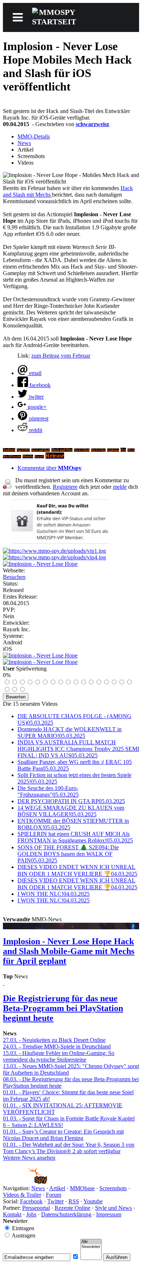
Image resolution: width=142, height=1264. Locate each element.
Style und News (113, 1208)
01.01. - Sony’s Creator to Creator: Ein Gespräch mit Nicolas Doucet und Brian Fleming (63, 1134)
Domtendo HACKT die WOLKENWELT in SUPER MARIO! (69, 732)
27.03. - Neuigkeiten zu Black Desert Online (54, 1040)
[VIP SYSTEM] (59, 544)
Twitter (55, 1201)
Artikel (57, 1188)
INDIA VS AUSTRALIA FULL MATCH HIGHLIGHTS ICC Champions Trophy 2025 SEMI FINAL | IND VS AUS (78, 748)
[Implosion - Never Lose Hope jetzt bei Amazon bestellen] (40, 662)
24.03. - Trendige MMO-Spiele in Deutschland (57, 1046)
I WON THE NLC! (53, 894)
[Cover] (40, 564)
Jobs (31, 1214)
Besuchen (14, 577)
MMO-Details (33, 136)
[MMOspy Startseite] (25, 1182)
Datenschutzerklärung (66, 1214)
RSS (73, 1201)
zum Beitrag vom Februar (60, 356)
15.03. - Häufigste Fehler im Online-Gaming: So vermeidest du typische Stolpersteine (58, 1056)
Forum (53, 1195)
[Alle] (91, 1241)
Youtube (93, 1201)
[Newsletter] (91, 1246)
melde (120, 487)
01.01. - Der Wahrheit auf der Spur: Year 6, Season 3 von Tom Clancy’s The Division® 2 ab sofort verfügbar (68, 1148)
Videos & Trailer (22, 1195)
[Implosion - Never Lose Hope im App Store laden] (40, 655)
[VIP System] (54, 551)
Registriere (65, 487)
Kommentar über (49, 468)
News (24, 143)
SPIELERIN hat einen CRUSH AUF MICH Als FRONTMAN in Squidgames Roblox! (75, 837)
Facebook (31, 1201)
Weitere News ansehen (29, 1158)
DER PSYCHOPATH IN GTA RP (71, 801)
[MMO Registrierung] (54, 557)
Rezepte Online (72, 1208)
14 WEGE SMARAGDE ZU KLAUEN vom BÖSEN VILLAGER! (70, 811)
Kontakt (12, 1214)
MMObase (82, 1188)
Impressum (108, 1214)
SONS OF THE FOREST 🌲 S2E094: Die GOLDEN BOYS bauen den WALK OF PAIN (68, 854)
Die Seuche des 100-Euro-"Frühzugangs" (48, 791)
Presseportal (36, 1208)
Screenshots (113, 1188)
